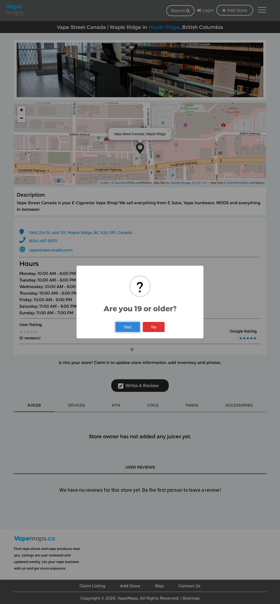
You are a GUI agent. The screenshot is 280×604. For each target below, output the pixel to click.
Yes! (128, 327)
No (153, 327)
